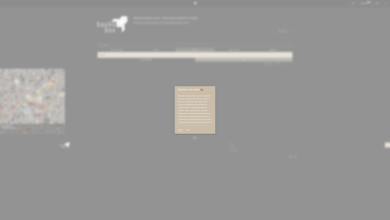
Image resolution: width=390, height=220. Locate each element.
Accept (180, 130)
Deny (188, 130)
